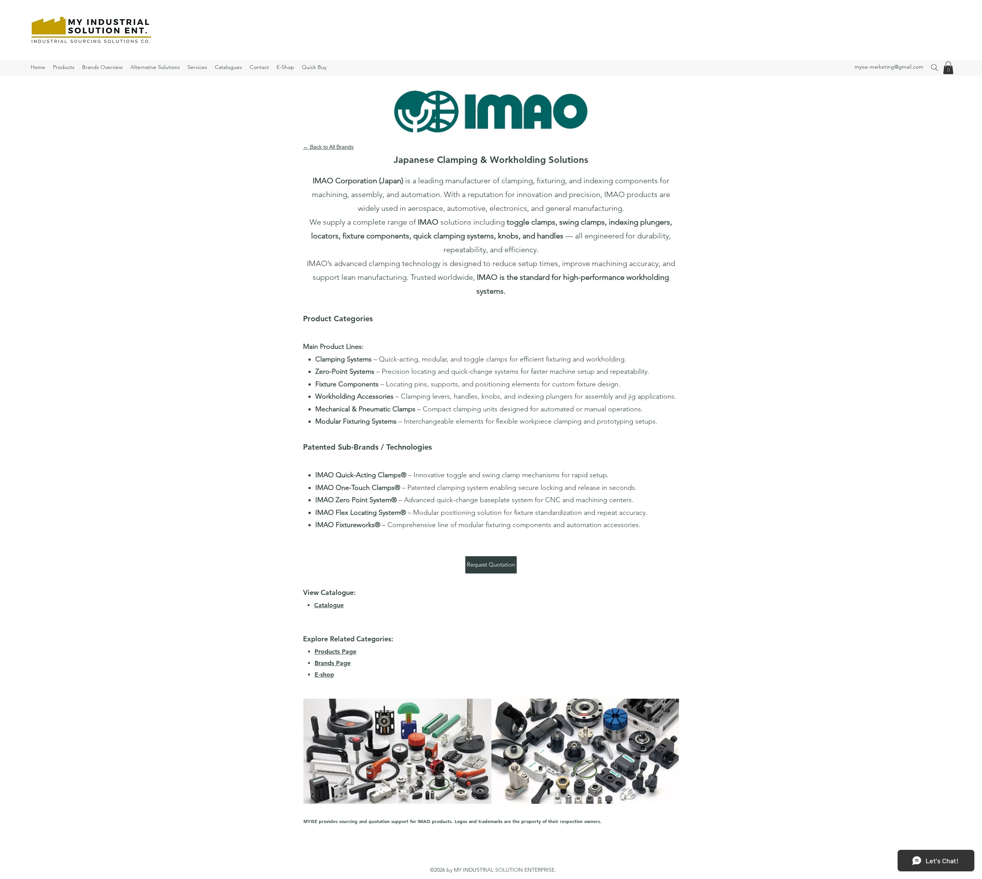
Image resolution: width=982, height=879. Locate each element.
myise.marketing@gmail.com (889, 66)
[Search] (934, 67)
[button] (948, 67)
